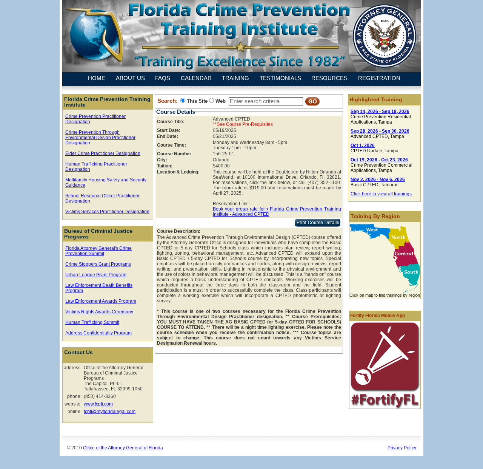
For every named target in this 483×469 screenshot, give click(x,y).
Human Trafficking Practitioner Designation (96, 166)
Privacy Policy (402, 447)
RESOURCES (329, 79)
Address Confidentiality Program (98, 333)
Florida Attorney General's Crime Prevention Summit (98, 251)
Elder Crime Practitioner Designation (102, 153)
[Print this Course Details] (317, 225)
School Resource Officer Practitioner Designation (102, 198)
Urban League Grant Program (95, 274)
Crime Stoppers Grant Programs (98, 264)
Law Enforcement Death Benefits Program (98, 288)
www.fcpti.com (98, 404)
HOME (96, 79)
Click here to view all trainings (381, 194)
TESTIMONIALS (280, 79)
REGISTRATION (379, 79)
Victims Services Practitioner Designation (107, 211)
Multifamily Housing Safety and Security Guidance (105, 182)
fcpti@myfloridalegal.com (109, 411)
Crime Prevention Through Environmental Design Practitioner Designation (100, 137)
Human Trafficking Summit (92, 322)
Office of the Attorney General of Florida (123, 447)
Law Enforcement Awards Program (100, 301)
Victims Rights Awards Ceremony (99, 311)
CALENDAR (196, 79)
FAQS (162, 79)
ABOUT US (130, 79)
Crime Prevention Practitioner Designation (95, 119)
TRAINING (235, 79)
